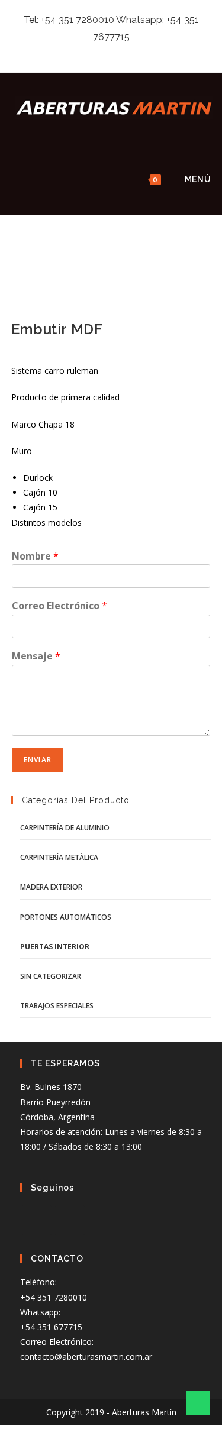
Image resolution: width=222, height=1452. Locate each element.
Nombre (35, 556)
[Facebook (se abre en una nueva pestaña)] (96, 51)
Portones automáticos (65, 917)
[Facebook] (37, 1220)
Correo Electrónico (59, 606)
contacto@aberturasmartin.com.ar (86, 1356)
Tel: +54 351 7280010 (69, 19)
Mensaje (36, 656)
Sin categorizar (50, 976)
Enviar (38, 760)
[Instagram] (70, 1220)
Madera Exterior (51, 887)
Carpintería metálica (59, 857)
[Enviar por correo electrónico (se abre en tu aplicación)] (125, 51)
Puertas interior (54, 947)
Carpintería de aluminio (65, 828)
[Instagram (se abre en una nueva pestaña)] (109, 51)
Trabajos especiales (57, 1006)
